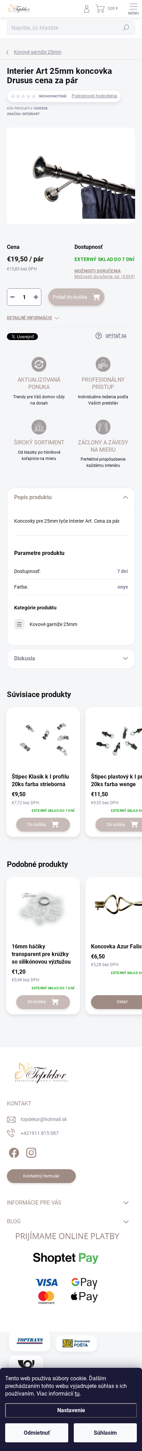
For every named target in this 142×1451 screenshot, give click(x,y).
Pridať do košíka (70, 297)
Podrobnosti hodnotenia (94, 96)
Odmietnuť (37, 1433)
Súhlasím (105, 1433)
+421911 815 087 (40, 1133)
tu (77, 1393)
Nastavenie (71, 1410)
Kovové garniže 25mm (53, 624)
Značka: (23, 114)
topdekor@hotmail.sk (44, 1119)
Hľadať (126, 27)
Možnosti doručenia (104, 274)
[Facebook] (13, 1151)
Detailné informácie (29, 317)
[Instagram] (30, 1151)
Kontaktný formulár (41, 1176)
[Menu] (133, 8)
